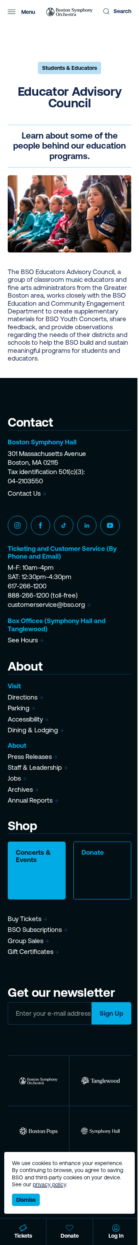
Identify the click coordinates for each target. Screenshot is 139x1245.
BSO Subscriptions (35, 929)
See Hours (23, 640)
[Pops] (38, 1131)
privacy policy (49, 1184)
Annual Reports (30, 800)
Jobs (14, 778)
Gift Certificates (30, 951)
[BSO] (38, 1081)
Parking (18, 708)
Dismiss (26, 1200)
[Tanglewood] (100, 1081)
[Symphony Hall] (100, 1131)
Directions (22, 697)
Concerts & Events (33, 856)
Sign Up (111, 1013)
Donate (92, 852)
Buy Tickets (24, 919)
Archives (20, 789)
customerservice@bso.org (46, 604)
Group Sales (25, 941)
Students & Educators (69, 68)
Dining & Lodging (33, 730)
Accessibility (25, 719)
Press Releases (30, 757)
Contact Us (24, 493)
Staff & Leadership (35, 767)
